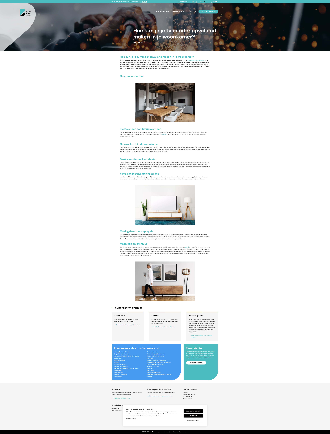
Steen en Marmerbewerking (155, 364)
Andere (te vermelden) (121, 352)
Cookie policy (167, 432)
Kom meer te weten (131, 418)
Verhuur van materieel (154, 372)
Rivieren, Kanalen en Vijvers (155, 356)
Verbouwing (151, 370)
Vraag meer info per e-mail (122, 398)
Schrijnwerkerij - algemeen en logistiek (159, 362)
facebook (192, 2)
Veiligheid (150, 368)
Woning (149, 377)
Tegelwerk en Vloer (153, 366)
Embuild (144, 2)
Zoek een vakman (162, 11)
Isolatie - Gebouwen (120, 374)
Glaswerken (118, 370)
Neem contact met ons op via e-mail (160, 396)
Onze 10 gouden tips (196, 363)
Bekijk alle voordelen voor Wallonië (164, 327)
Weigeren (193, 415)
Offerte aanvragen (208, 12)
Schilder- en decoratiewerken (156, 360)
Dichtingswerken (119, 360)
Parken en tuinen (152, 352)
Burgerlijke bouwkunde (121, 354)
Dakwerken (117, 358)
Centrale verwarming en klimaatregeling (126, 356)
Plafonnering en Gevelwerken (156, 354)
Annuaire (185, 432)
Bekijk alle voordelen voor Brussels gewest (201, 336)
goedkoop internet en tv (196, 60)
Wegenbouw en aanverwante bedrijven (159, 374)
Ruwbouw (150, 358)
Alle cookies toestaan (193, 411)
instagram (195, 2)
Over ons (159, 432)
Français (201, 2)
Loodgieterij (118, 377)
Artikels (193, 11)
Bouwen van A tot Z (179, 11)
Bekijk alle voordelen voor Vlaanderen (128, 325)
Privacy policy (177, 432)
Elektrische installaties (121, 366)
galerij (187, 247)
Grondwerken (118, 372)
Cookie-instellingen (193, 420)
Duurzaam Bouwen (120, 364)
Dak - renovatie (117, 410)
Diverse (116, 362)
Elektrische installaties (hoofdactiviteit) (126, 368)
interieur (164, 134)
